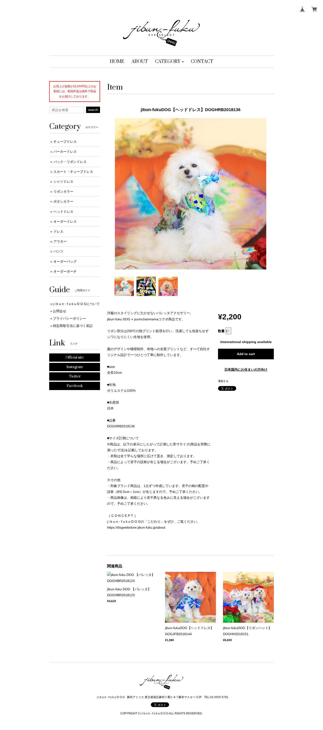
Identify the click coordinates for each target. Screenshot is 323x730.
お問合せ (59, 311)
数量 (221, 331)
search (93, 110)
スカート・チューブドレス (73, 172)
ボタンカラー (63, 201)
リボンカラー (63, 191)
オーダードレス (65, 221)
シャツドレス (63, 181)
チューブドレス (65, 141)
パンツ (58, 251)
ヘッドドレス (63, 211)
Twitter (75, 376)
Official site (74, 357)
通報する (223, 381)
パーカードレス (65, 151)
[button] (169, 62)
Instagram (74, 367)
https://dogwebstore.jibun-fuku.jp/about (136, 527)
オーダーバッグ (65, 261)
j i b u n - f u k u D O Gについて (76, 304)
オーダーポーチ (65, 271)
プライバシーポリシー (69, 318)
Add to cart (246, 354)
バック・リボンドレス (70, 162)
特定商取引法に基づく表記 (73, 326)
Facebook (75, 386)
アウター (60, 241)
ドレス (58, 231)
